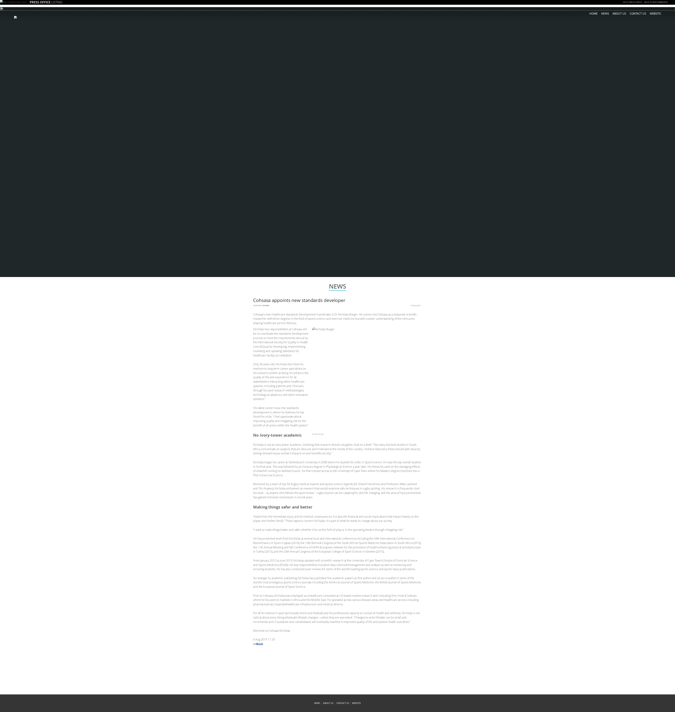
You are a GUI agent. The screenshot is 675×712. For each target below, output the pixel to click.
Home (593, 13)
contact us (342, 703)
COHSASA (265, 305)
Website (655, 13)
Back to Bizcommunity (656, 2)
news (605, 13)
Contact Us (638, 13)
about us (619, 13)
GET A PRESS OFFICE (632, 2)
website (356, 703)
